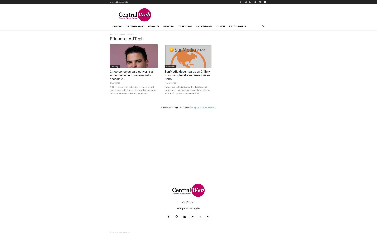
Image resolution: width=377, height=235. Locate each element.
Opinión (220, 26)
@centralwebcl (205, 107)
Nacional (117, 26)
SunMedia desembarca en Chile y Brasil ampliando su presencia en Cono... (187, 75)
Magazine (168, 26)
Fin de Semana (204, 26)
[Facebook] (240, 2)
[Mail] (255, 2)
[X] (260, 2)
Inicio (112, 34)
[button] (263, 26)
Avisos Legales (237, 26)
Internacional (135, 26)
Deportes (153, 26)
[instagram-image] (23, 134)
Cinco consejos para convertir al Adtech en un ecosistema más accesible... (132, 75)
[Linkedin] (250, 2)
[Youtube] (265, 2)
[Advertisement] (188, 170)
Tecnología (185, 26)
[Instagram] (245, 2)
